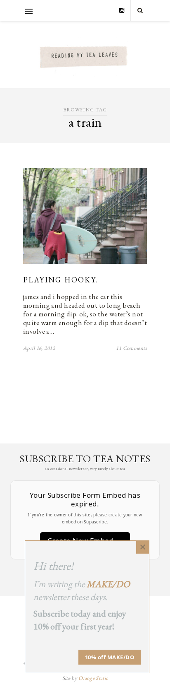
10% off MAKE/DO (110, 657)
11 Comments (131, 348)
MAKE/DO (108, 584)
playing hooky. (60, 279)
